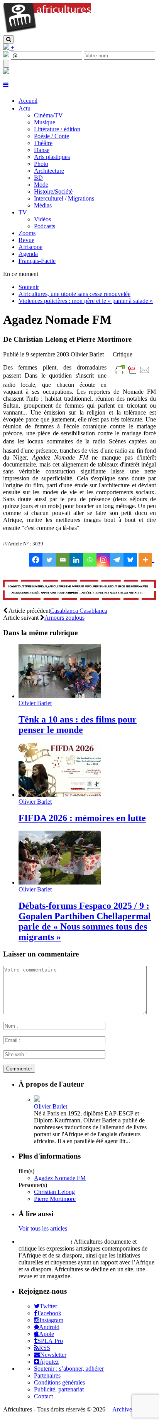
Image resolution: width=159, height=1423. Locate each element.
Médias (43, 205)
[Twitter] (49, 560)
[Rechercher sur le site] (8, 39)
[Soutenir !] (79, 591)
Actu (24, 108)
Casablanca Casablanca (78, 610)
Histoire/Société (53, 191)
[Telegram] (116, 560)
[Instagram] (103, 560)
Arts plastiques (52, 157)
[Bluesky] (130, 560)
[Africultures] (47, 31)
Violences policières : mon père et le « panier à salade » (86, 301)
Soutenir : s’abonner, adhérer (69, 1368)
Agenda (28, 254)
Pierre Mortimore (55, 1199)
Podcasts (44, 226)
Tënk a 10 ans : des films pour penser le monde (78, 724)
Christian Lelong (54, 1192)
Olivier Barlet (35, 703)
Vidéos (42, 219)
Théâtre (43, 143)
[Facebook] (35, 560)
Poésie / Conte (51, 136)
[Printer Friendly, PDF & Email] (133, 374)
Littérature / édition (57, 129)
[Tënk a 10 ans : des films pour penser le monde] (60, 696)
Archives (123, 1409)
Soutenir (29, 287)
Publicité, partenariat (59, 1389)
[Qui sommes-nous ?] (6, 72)
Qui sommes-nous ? (44, 1241)
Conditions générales (59, 1382)
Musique (44, 122)
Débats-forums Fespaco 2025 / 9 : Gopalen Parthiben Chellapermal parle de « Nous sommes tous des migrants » (85, 921)
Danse (41, 150)
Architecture (49, 170)
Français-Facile (37, 261)
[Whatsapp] (89, 560)
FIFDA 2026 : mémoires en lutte (82, 818)
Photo (41, 164)
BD (38, 177)
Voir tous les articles (43, 1228)
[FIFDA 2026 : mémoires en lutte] (60, 794)
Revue (26, 240)
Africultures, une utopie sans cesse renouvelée (74, 294)
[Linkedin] (76, 560)
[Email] (62, 560)
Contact (43, 1396)
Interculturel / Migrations (64, 198)
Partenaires (47, 1375)
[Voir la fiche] (37, 1099)
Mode (41, 184)
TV (23, 212)
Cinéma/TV (48, 115)
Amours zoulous (64, 617)
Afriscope (30, 247)
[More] (146, 560)
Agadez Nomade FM (60, 1178)
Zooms (27, 233)
